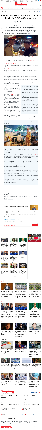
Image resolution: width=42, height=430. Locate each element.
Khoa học (25, 402)
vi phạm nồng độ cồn (20, 151)
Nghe (2, 29)
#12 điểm (30, 196)
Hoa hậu (33, 402)
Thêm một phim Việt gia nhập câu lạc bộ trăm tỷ (7, 333)
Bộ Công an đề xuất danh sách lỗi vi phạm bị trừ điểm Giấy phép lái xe (21, 214)
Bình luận (2, 38)
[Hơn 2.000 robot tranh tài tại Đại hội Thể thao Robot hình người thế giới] (15, 360)
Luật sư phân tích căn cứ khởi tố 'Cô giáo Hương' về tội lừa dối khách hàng (13, 246)
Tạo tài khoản (12, 219)
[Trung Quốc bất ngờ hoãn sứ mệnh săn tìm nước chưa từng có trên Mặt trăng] (26, 360)
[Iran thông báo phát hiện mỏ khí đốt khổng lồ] (7, 345)
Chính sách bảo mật (11, 418)
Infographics (3, 397)
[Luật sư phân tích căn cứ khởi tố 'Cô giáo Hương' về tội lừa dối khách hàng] (13, 240)
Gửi (35, 224)
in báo (35, 11)
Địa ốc (15, 8)
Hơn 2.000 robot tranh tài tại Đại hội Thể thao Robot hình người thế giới (15, 366)
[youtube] (40, 1)
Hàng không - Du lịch (12, 404)
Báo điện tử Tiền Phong (21, 4)
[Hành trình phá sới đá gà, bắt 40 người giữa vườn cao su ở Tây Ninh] (4, 265)
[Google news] (34, 415)
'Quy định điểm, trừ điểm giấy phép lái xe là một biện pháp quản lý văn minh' (21, 211)
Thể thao (32, 8)
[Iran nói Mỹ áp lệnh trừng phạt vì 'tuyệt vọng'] (5, 360)
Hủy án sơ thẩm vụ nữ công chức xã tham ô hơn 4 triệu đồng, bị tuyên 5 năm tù (4, 246)
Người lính (37, 8)
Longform (34, 395)
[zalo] (31, 415)
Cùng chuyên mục (6, 236)
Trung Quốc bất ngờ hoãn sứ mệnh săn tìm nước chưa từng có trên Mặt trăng (26, 366)
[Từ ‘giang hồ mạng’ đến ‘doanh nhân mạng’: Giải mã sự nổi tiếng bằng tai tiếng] (23, 265)
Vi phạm (6, 121)
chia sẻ (30, 11)
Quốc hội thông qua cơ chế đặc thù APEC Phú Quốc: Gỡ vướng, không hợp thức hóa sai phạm (21, 295)
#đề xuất (25, 196)
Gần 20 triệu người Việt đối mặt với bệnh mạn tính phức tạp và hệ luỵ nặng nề (35, 384)
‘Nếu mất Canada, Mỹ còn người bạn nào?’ (21, 350)
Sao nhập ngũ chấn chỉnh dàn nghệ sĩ (34, 332)
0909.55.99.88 (25, 408)
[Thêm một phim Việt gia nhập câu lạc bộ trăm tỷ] (7, 326)
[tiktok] (28, 414)
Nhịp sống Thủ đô (27, 404)
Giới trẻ (25, 8)
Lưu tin (2, 35)
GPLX (33, 56)
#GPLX (19, 196)
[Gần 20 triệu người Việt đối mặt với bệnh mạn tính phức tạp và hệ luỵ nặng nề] (35, 376)
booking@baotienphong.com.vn (28, 409)
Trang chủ (2, 8)
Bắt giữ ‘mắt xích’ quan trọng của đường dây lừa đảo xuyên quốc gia (13, 271)
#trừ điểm (6, 196)
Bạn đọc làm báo (7, 427)
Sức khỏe (18, 8)
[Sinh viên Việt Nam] (34, 392)
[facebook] (38, 1)
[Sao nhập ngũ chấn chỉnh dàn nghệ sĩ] (35, 326)
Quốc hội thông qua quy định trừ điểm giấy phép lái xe (16, 206)
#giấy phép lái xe (13, 196)
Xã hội (5, 8)
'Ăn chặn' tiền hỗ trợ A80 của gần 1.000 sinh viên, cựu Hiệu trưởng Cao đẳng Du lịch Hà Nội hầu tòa (23, 246)
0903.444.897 (4, 414)
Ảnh (17, 395)
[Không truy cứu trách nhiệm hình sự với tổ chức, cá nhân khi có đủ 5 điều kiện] (7, 286)
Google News (39, 11)
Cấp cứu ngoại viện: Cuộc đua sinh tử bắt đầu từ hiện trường (20, 383)
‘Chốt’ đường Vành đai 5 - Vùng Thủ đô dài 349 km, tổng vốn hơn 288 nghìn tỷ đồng (35, 294)
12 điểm (8, 68)
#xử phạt (10, 198)
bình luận (37, 11)
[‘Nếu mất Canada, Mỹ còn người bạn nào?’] (21, 345)
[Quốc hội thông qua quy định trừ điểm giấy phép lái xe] (34, 207)
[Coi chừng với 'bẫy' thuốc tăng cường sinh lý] (7, 376)
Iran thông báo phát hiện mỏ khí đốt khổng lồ (6, 351)
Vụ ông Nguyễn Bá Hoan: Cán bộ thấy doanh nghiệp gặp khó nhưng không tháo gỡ (13, 259)
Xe (39, 8)
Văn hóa (2, 402)
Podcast (26, 395)
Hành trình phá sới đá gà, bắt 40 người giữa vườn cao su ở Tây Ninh (4, 271)
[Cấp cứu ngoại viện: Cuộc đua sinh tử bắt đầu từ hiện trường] (21, 376)
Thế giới (22, 8)
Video (2, 395)
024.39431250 (4, 409)
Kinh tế (7, 8)
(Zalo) (30, 408)
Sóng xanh (11, 8)
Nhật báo (10, 395)
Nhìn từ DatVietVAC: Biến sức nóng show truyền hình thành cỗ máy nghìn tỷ (21, 334)
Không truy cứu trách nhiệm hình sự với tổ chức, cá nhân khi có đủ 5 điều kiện (7, 294)
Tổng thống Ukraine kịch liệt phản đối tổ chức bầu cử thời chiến (36, 366)
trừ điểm (12, 94)
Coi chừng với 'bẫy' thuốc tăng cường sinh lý (6, 383)
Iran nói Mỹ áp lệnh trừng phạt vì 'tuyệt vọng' (5, 365)
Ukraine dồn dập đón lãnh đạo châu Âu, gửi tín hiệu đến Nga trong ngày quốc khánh (35, 353)
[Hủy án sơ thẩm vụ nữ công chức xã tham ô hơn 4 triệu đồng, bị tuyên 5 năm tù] (4, 240)
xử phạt (15, 87)
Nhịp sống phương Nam (35, 404)
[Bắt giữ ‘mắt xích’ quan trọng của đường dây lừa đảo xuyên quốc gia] (13, 265)
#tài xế (5, 198)
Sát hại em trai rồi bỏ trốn (22, 256)
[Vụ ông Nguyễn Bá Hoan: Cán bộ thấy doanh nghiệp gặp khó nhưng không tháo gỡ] (13, 253)
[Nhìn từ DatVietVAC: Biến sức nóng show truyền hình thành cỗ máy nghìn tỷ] (21, 326)
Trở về (2, 41)
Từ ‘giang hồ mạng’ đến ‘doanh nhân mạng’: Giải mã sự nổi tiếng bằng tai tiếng (23, 271)
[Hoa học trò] (40, 392)
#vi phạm (35, 196)
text (32, 11)
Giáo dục (17, 402)
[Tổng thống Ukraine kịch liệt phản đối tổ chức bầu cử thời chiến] (36, 360)
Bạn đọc (2, 404)
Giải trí (4, 321)
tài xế (36, 154)
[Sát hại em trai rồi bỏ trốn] (23, 253)
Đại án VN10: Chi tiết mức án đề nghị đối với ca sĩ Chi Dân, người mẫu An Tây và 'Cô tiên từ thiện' (4, 259)
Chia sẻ (2, 32)
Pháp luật (29, 8)
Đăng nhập (6, 219)
